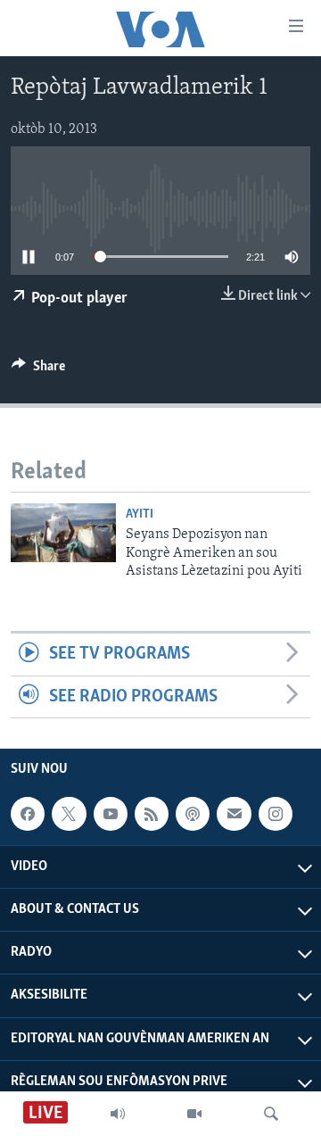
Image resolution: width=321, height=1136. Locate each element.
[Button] (38, 370)
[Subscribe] (234, 814)
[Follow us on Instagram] (275, 814)
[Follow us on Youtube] (111, 814)
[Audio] (117, 1113)
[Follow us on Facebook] (28, 814)
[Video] (194, 1113)
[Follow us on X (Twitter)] (69, 814)
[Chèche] (271, 1113)
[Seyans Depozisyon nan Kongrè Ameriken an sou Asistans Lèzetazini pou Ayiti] (63, 532)
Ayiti (139, 514)
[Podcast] (193, 814)
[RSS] (152, 814)
